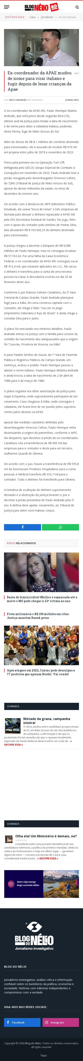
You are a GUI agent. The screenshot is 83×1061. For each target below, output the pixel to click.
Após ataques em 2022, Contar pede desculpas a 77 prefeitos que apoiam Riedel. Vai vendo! (41, 672)
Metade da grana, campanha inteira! (46, 721)
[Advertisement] (38, 784)
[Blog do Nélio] (41, 7)
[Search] (77, 7)
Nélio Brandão (18, 99)
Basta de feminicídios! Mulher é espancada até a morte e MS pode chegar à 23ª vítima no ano (42, 599)
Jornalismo (72, 99)
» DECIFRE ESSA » (47, 858)
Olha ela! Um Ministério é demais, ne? (46, 836)
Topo (43, 1055)
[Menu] (6, 7)
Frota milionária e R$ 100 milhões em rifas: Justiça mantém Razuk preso (38, 616)
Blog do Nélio (33, 1043)
